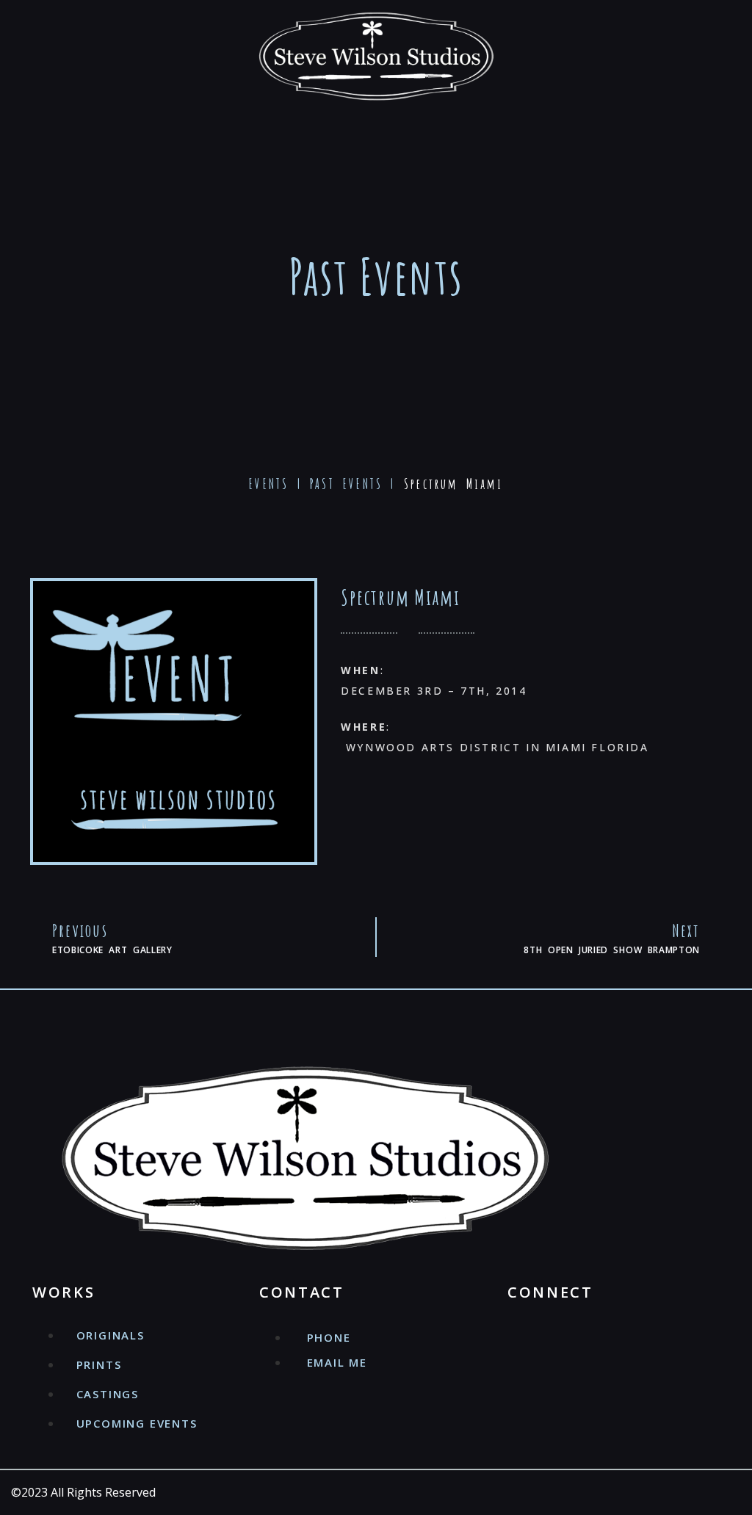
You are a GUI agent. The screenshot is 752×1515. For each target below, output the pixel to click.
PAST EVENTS (346, 484)
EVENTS (269, 484)
